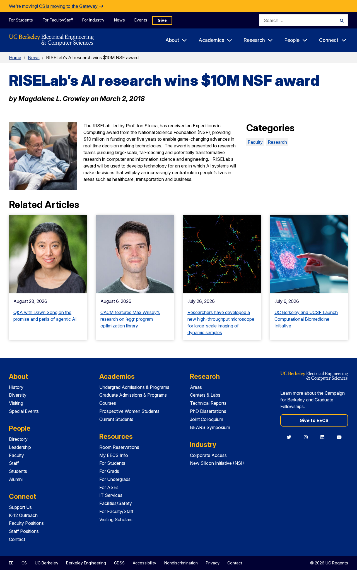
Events (140, 20)
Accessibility (144, 563)
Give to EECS (314, 420)
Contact (17, 539)
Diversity (17, 395)
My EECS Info (113, 455)
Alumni (16, 479)
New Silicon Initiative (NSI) (217, 463)
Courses (107, 403)
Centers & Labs (205, 395)
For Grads (109, 471)
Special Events (24, 411)
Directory (18, 439)
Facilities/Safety (115, 503)
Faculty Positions (26, 523)
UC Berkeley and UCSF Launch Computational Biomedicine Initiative (306, 319)
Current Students (116, 419)
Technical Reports (208, 403)
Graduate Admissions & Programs (133, 395)
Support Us (20, 507)
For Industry (93, 20)
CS (24, 563)
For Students (21, 20)
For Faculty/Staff (58, 20)
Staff (14, 463)
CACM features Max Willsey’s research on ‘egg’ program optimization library (130, 319)
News (119, 20)
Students (18, 471)
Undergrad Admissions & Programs (134, 387)
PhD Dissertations (208, 411)
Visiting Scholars (115, 519)
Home (15, 57)
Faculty (255, 142)
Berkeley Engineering (86, 563)
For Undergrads (115, 479)
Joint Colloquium (206, 419)
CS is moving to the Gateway (69, 6)
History (16, 387)
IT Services (110, 495)
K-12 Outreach (23, 515)
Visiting (16, 403)
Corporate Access (208, 455)
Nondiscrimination (181, 563)
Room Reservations (119, 447)
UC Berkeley (46, 563)
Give (162, 20)
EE (11, 563)
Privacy (212, 563)
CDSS (119, 563)
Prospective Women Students (129, 411)
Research (277, 142)
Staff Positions (24, 531)
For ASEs (109, 487)
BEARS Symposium (210, 427)
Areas (196, 387)
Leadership (20, 447)
